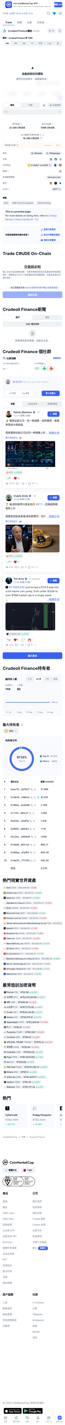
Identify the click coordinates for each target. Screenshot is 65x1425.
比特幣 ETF (8, 1230)
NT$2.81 (18, 1027)
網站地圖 (7, 1282)
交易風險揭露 (51, 287)
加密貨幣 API (9, 1236)
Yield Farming (43, 203)
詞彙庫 (6, 1325)
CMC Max (8, 1218)
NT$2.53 (23, 1082)
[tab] (45, 105)
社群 (34, 1308)
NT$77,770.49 (24, 1007)
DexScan (7, 1242)
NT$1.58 (22, 992)
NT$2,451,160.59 (26, 997)
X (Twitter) (38, 1302)
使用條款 (37, 1207)
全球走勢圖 (8, 1253)
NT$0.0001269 (25, 1057)
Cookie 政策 (38, 1224)
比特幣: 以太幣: (21, 13)
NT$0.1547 (25, 1032)
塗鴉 (5, 1277)
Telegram (37, 1314)
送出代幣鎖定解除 (52, 235)
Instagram (38, 1320)
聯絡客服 (7, 1314)
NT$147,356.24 (27, 1067)
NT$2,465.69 (27, 1022)
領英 (34, 1337)
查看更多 (57, 358)
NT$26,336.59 (24, 1012)
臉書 (34, 1325)
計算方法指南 (39, 1242)
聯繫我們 (7, 1308)
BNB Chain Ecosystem (22, 203)
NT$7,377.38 (25, 1087)
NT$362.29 (25, 1052)
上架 (5, 1302)
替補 (5, 1201)
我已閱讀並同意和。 (34, 287)
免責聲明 (37, 1236)
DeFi (6, 203)
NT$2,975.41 (24, 1017)
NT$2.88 (23, 1047)
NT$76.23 (29, 1042)
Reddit (36, 1331)
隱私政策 (37, 1213)
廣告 (5, 1207)
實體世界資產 (10, 1247)
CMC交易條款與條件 (33, 287)
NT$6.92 (23, 1037)
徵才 (34, 1247)
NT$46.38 (21, 1002)
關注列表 (7, 1271)
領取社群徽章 (50, 240)
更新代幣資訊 (50, 229)
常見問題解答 (10, 1320)
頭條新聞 (7, 1224)
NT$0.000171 (26, 1077)
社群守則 (37, 1230)
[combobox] (32, 112)
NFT (5, 1259)
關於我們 (37, 1201)
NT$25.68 (20, 1062)
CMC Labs (8, 1213)
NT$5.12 (22, 1072)
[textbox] (36, 384)
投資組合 (7, 1265)
